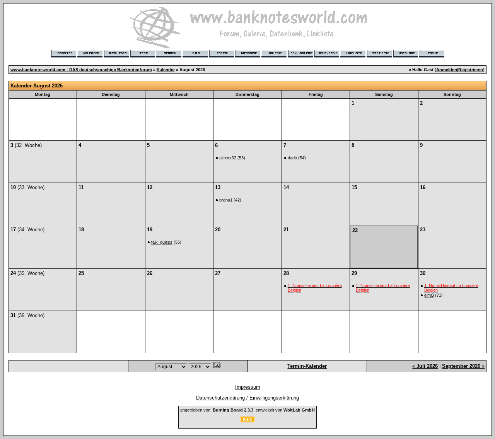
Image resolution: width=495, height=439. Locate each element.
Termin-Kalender (307, 366)
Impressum (247, 387)
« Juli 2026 (425, 366)
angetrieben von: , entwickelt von (247, 410)
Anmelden (446, 69)
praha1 (225, 200)
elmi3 (429, 295)
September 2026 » (463, 366)
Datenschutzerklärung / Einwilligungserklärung (247, 398)
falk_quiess (161, 242)
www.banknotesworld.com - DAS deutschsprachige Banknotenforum (81, 69)
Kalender (166, 69)
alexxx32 (227, 157)
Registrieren (470, 69)
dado (292, 157)
